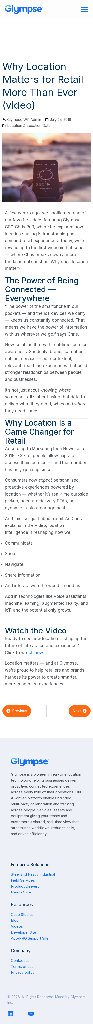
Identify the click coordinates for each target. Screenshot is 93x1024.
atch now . (35, 652)
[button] (85, 9)
